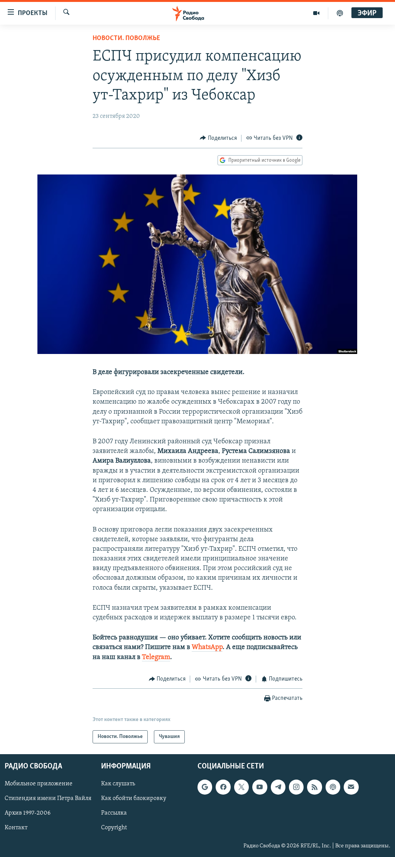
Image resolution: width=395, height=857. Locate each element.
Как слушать (118, 784)
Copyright (114, 828)
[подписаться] (351, 787)
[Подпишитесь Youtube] (259, 787)
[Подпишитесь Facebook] (223, 787)
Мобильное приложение (39, 784)
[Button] (218, 138)
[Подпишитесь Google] (205, 787)
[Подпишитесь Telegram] (278, 787)
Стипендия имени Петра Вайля (48, 799)
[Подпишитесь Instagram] (296, 787)
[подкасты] (339, 13)
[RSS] (314, 787)
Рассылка (114, 813)
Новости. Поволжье (126, 38)
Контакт (16, 828)
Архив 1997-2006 (28, 813)
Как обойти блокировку (133, 799)
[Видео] (316, 13)
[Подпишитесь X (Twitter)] (241, 787)
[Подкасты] (333, 787)
